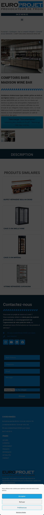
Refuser (22, 502)
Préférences (22, 508)
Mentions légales (21, 512)
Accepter (22, 496)
